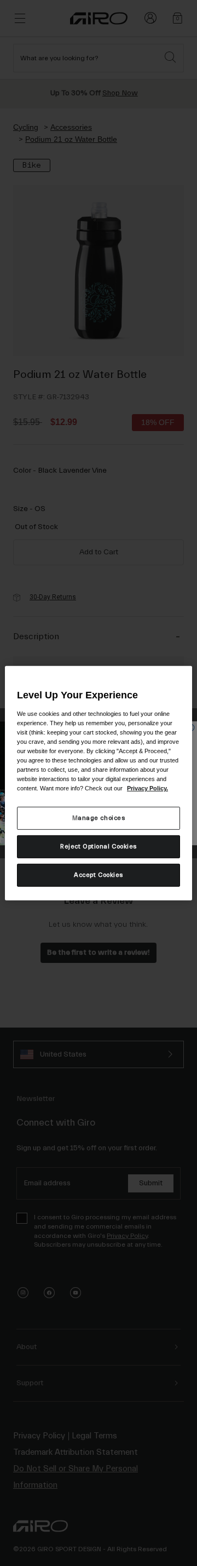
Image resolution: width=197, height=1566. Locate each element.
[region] (98, 783)
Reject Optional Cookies (98, 846)
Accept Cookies (98, 875)
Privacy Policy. (147, 788)
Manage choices (98, 818)
